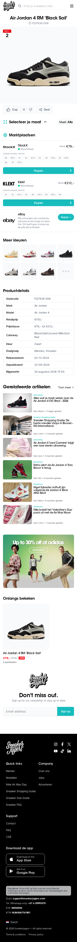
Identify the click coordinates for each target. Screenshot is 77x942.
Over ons (44, 771)
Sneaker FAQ (14, 804)
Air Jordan (40, 305)
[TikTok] (62, 751)
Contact (11, 823)
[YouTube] (56, 751)
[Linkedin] (69, 751)
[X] (69, 744)
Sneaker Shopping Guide (21, 791)
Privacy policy (36, 934)
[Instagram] (56, 744)
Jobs (41, 777)
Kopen (53, 170)
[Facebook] (62, 744)
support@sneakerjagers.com (29, 899)
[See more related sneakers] (65, 271)
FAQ (8, 830)
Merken (10, 771)
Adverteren (45, 784)
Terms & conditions (16, 934)
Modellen (11, 777)
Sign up (65, 711)
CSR (8, 836)
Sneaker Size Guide (18, 797)
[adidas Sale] (38, 561)
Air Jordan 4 (41, 312)
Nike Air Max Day (16, 784)
